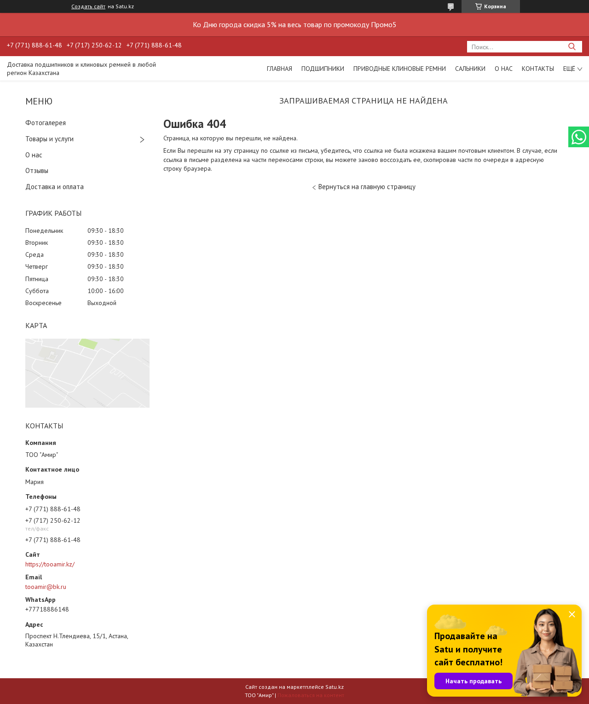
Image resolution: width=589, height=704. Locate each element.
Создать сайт (88, 6)
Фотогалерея (45, 122)
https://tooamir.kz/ (50, 564)
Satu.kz (334, 686)
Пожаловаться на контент (310, 695)
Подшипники (322, 68)
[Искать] (571, 46)
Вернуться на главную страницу (367, 186)
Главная (279, 68)
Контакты (538, 68)
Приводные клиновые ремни (399, 68)
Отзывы (36, 170)
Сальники (470, 68)
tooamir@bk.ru (45, 587)
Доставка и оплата (54, 186)
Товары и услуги (49, 138)
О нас (504, 68)
